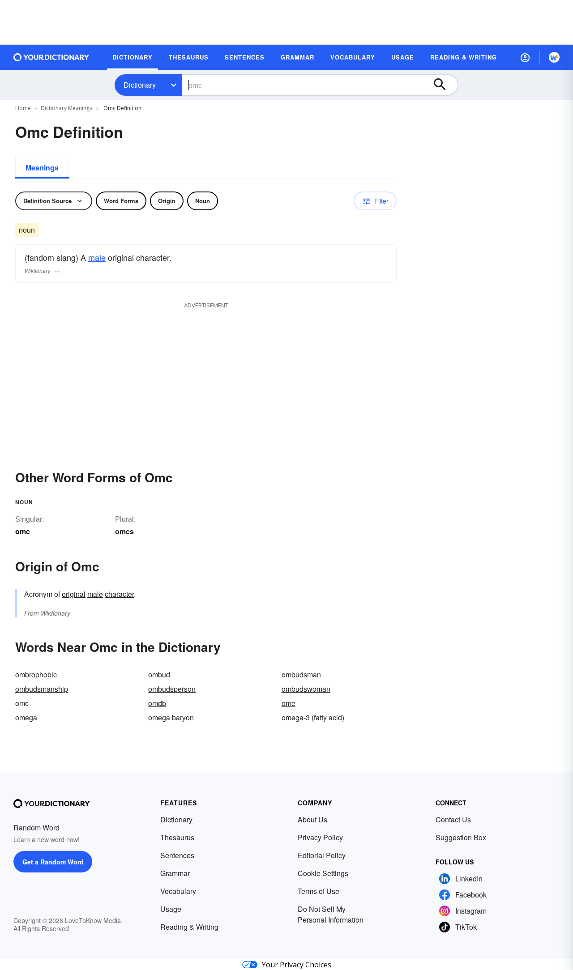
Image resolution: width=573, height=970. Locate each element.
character (119, 594)
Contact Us (453, 819)
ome (288, 703)
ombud (159, 674)
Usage (170, 909)
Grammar (175, 873)
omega (26, 717)
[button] (525, 57)
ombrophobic (36, 674)
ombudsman (301, 674)
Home (23, 108)
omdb (157, 703)
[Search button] (444, 85)
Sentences (177, 855)
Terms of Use (318, 891)
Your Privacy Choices (296, 965)
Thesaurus (177, 837)
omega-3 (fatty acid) (313, 717)
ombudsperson (172, 689)
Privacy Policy (320, 837)
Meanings (42, 167)
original (74, 594)
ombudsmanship (41, 689)
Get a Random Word (53, 861)
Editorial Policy (322, 855)
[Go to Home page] (51, 57)
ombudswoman (306, 689)
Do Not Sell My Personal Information (330, 914)
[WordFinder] (554, 57)
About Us (312, 819)
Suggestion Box (461, 837)
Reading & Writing (189, 927)
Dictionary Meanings (66, 108)
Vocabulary (178, 891)
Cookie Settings (323, 873)
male (97, 257)
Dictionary (140, 85)
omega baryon (171, 717)
